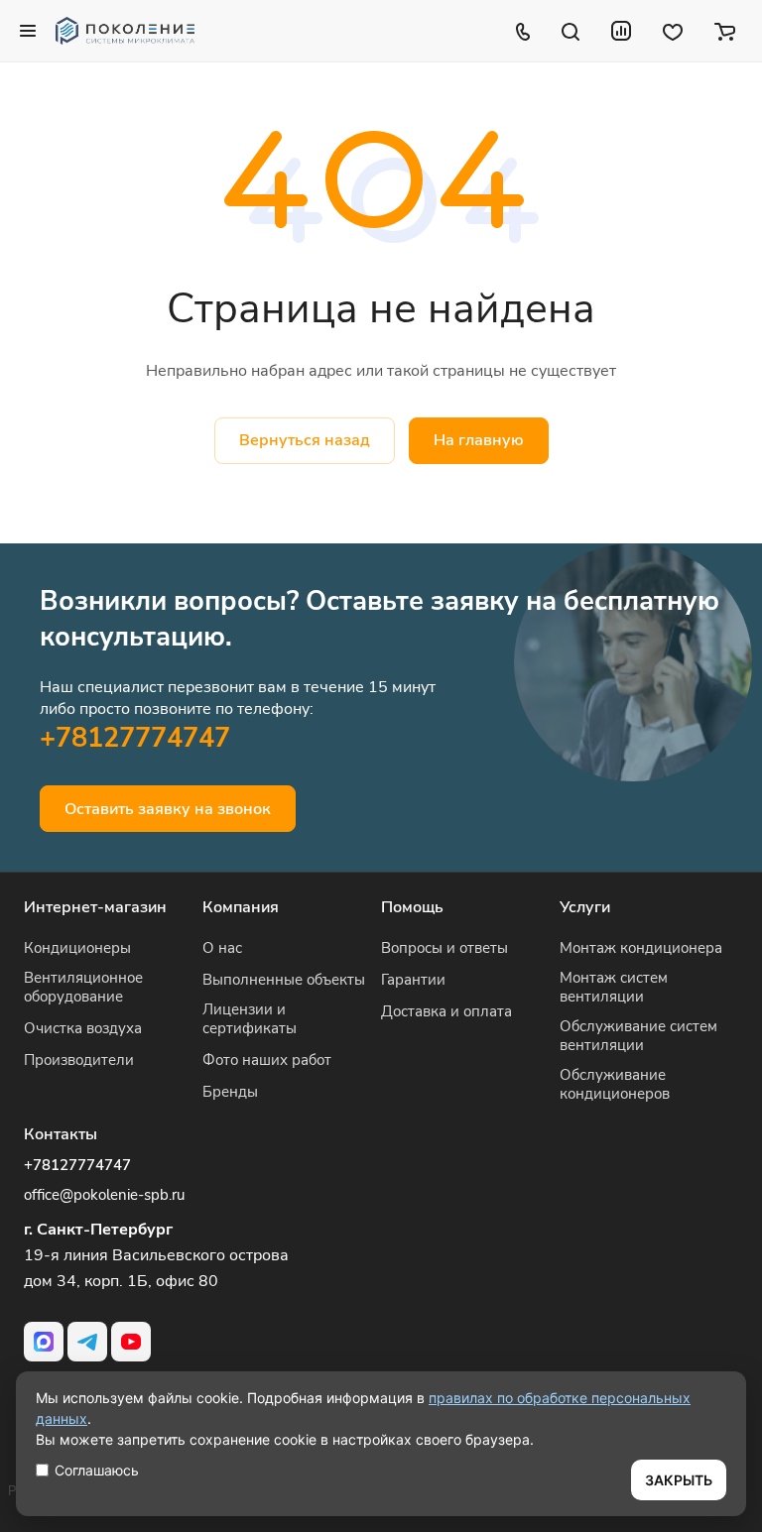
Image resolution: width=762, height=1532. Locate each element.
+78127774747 (135, 738)
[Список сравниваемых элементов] (621, 31)
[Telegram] (87, 1341)
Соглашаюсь (97, 1470)
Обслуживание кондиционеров (615, 1084)
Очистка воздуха (83, 1028)
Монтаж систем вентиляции (614, 987)
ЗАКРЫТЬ (678, 1480)
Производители (79, 1060)
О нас (222, 948)
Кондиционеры (77, 948)
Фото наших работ (266, 1060)
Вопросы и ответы (444, 948)
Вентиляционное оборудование (83, 987)
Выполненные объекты (283, 980)
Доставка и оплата (446, 1011)
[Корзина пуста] (724, 31)
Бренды (230, 1092)
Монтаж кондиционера (641, 948)
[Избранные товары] (673, 31)
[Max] (44, 1341)
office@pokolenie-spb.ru (104, 1195)
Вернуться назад (304, 440)
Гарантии (413, 980)
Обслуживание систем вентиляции (638, 1035)
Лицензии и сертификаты (249, 1019)
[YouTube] (131, 1341)
